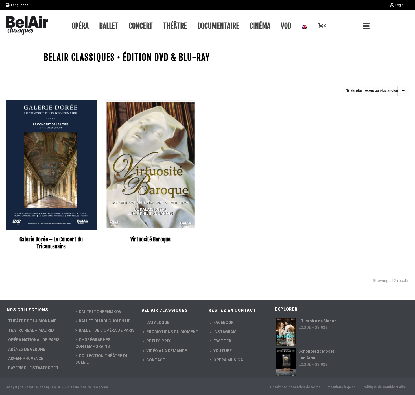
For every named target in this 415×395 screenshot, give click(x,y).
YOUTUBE (222, 350)
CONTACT (155, 360)
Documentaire (218, 25)
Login (399, 5)
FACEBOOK (223, 322)
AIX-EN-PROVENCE (25, 358)
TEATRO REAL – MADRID (31, 330)
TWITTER (222, 341)
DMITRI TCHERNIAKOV (100, 311)
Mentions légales (341, 387)
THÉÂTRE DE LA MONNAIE (32, 321)
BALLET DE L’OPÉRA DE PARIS (107, 330)
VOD (286, 25)
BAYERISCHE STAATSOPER (33, 368)
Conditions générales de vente (295, 387)
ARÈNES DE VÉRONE (26, 349)
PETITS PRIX (158, 341)
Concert (141, 25)
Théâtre (175, 25)
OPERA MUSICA (228, 360)
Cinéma (260, 25)
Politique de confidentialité (384, 387)
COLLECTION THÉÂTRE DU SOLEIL (102, 359)
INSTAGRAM (225, 331)
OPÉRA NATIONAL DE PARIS (34, 339)
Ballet (108, 25)
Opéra (80, 25)
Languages (20, 5)
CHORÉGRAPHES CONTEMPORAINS (92, 342)
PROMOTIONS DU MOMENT (172, 331)
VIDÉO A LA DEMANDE (166, 350)
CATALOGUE (157, 322)
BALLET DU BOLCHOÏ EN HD (105, 321)
